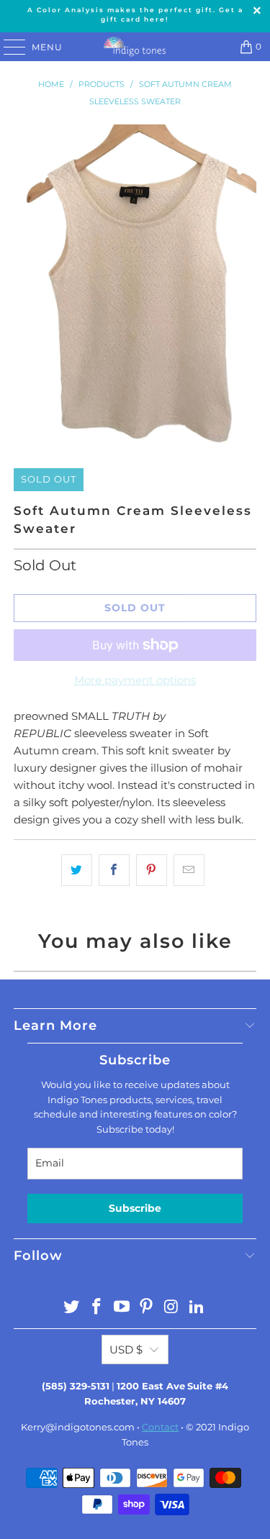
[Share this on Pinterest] (151, 870)
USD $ (126, 1349)
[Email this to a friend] (189, 870)
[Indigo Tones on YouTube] (121, 1307)
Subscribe (135, 1208)
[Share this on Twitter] (76, 870)
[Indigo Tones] (135, 46)
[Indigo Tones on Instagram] (172, 1307)
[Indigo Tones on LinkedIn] (196, 1307)
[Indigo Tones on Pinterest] (147, 1307)
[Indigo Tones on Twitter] (72, 1307)
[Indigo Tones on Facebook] (97, 1307)
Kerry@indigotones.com (78, 1427)
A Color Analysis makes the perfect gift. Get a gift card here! (135, 14)
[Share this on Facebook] (114, 870)
